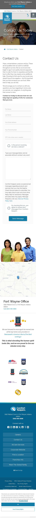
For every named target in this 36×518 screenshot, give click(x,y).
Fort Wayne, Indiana (12, 49)
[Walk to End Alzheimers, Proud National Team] (12, 382)
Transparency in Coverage (9, 489)
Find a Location (18, 455)
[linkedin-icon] (14, 427)
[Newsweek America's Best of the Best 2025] (12, 374)
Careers (18, 435)
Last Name (8, 115)
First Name (8, 109)
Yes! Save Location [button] (17, 6)
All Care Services (18, 445)
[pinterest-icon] (17, 427)
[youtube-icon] (22, 427)
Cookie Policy (11, 483)
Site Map (31, 489)
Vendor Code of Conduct (25, 486)
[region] (18, 503)
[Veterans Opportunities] (12, 364)
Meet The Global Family (18, 465)
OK (18, 504)
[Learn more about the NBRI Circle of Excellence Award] (18, 395)
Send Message (18, 218)
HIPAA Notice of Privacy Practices (22, 481)
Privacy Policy (8, 481)
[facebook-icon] (8, 427)
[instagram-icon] (11, 427)
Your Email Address (10, 122)
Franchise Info (18, 460)
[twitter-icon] (20, 427)
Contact (21, 49)
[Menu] (33, 16)
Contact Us (18, 440)
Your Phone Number (11, 130)
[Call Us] (28, 16)
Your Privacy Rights (22, 483)
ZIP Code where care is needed (14, 137)
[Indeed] (25, 427)
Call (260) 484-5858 (9, 309)
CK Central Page (22, 489)
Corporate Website (18, 450)
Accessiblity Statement (11, 486)
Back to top (18, 470)
